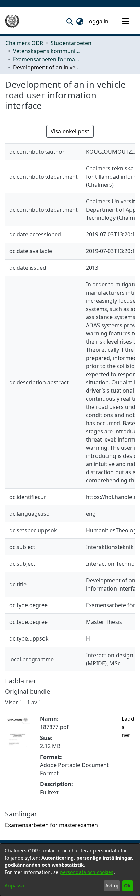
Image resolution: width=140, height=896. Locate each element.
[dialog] (70, 870)
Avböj (111, 885)
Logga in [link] (97, 21)
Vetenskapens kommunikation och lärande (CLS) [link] (47, 51)
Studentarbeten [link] (71, 43)
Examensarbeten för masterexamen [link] (47, 59)
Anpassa (14, 885)
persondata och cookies (86, 872)
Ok (127, 885)
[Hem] (12, 21)
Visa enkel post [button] (70, 131)
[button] (69, 21)
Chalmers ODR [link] (24, 43)
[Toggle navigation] (125, 21)
